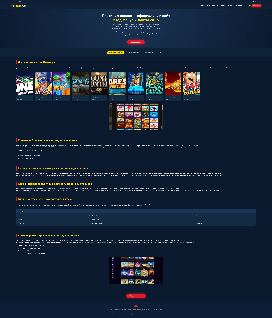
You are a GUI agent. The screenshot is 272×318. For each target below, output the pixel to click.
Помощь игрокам (251, 1)
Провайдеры (239, 5)
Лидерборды (230, 5)
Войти (249, 5)
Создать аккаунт (256, 5)
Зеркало (259, 1)
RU (11, 1)
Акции (223, 5)
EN (16, 1)
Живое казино (211, 5)
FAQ (161, 52)
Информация (149, 52)
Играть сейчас (136, 42)
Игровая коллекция (115, 52)
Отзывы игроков (133, 52)
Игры (218, 5)
